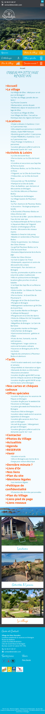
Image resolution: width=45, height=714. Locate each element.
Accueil (22, 68)
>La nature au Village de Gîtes (22, 113)
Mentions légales (14, 709)
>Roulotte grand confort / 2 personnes (26, 134)
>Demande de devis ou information (25, 370)
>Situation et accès (18, 456)
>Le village (12, 89)
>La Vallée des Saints (19, 321)
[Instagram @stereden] (13, 661)
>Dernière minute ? (19, 465)
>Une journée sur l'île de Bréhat (23, 181)
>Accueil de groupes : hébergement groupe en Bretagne (25, 425)
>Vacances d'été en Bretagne (22, 411)
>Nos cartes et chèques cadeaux (21, 387)
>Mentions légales (18, 479)
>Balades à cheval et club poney (23, 234)
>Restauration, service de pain (23, 105)
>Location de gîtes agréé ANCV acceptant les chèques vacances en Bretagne (26, 376)
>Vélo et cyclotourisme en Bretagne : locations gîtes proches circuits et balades (25, 280)
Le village (22, 621)
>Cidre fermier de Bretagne (21, 331)
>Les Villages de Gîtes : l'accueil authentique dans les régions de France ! (26, 116)
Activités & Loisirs (22, 584)
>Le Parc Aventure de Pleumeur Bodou (26, 204)
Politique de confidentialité (27, 709)
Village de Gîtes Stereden (11, 635)
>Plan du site (14, 476)
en (42, 1)
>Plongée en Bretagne (19, 303)
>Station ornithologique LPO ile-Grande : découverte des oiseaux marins (24, 229)
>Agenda (11, 446)
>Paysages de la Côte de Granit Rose (25, 300)
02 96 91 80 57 (10, 2)
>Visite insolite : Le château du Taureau (26, 290)
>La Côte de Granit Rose (20, 155)
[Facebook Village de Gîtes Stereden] (4, 661)
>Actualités (13, 442)
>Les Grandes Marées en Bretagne (24, 310)
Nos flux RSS (39, 709)
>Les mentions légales (19, 482)
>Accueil (11, 86)
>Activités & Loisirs (18, 152)
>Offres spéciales (17, 393)
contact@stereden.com (13, 5)
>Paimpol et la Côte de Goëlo (22, 183)
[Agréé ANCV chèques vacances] (19, 669)
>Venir (10, 453)
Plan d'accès (26, 660)
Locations (22, 548)
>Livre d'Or (13, 468)
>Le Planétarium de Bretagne (22, 196)
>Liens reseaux (15, 503)
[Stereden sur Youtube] (8, 661)
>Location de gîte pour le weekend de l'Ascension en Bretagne (25, 402)
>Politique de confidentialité (15, 487)
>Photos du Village (18, 439)
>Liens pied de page (19, 499)
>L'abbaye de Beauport (20, 313)
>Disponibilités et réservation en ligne (25, 367)
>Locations (13, 121)
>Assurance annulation (20, 373)
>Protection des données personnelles (26, 492)
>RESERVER (13, 450)
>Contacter (13, 435)
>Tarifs (10, 359)
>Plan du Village (16, 495)
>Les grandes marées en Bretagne (24, 328)
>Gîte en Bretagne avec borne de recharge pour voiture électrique (25, 460)
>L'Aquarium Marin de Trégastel (23, 224)
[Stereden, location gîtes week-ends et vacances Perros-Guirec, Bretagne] (9, 15)
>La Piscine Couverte (19, 102)
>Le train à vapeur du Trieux (22, 260)
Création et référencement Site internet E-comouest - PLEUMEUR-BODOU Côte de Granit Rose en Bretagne (23, 710)
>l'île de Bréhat (16, 293)
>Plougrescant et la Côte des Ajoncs (25, 315)
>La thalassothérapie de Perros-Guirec (26, 221)
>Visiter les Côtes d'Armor (21, 257)
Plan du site (5, 709)
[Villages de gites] (4, 669)
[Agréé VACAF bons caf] (14, 669)
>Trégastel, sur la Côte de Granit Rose (25, 173)
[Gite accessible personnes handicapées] (9, 669)
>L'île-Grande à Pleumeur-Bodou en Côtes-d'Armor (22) (25, 212)
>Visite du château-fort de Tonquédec (25, 318)
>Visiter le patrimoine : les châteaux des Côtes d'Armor (25, 243)
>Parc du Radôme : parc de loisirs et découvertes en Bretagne (25, 187)
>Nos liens (12, 472)
